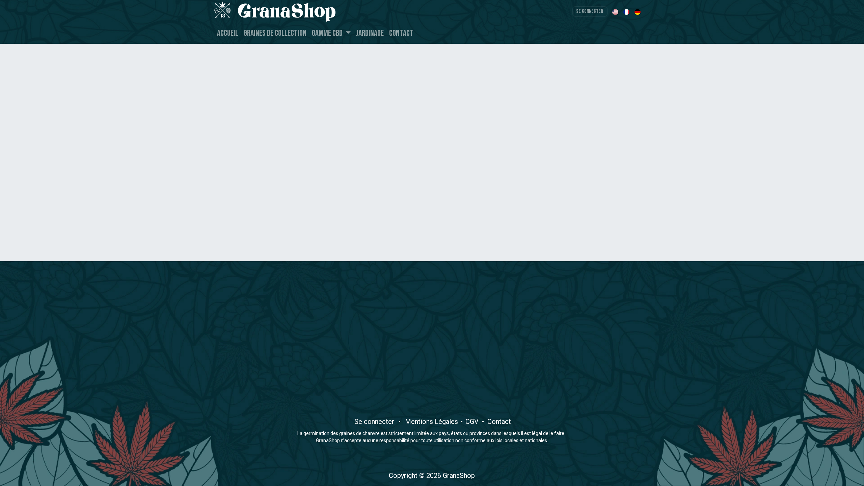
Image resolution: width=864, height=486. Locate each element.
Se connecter (589, 11)
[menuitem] (615, 11)
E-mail (375, 76)
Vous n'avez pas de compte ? (432, 177)
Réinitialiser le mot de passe (462, 114)
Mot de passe (386, 112)
